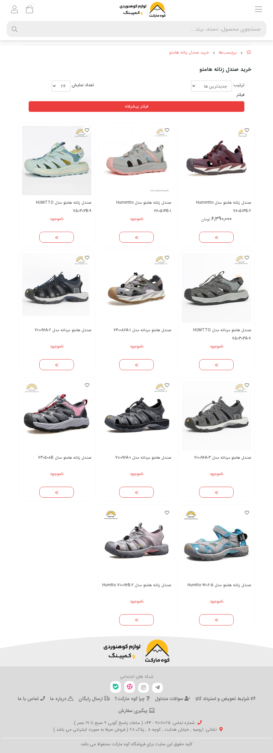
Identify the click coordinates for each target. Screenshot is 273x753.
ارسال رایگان (91, 698)
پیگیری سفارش (133, 710)
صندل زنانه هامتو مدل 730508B (64, 457)
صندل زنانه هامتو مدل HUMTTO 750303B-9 (63, 206)
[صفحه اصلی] (248, 53)
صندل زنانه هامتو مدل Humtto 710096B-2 (136, 585)
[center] (14, 29)
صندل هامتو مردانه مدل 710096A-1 (143, 457)
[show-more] (216, 237)
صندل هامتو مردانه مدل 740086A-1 (142, 330)
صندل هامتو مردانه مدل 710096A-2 (63, 330)
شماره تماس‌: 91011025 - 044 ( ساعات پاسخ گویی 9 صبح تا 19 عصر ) (134, 722)
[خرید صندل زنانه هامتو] (136, 651)
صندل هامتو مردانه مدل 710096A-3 (222, 457)
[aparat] (129, 687)
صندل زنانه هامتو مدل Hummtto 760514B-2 (223, 206)
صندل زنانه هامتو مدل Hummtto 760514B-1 (143, 206)
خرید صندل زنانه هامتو (189, 52)
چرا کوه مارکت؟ (130, 698)
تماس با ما (29, 698)
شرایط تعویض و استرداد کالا (223, 698)
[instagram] (143, 687)
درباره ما (59, 698)
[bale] (115, 687)
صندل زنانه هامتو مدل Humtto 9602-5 (219, 585)
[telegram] (157, 687)
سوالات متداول (169, 698)
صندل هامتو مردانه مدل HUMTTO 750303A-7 (222, 334)
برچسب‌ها (228, 52)
